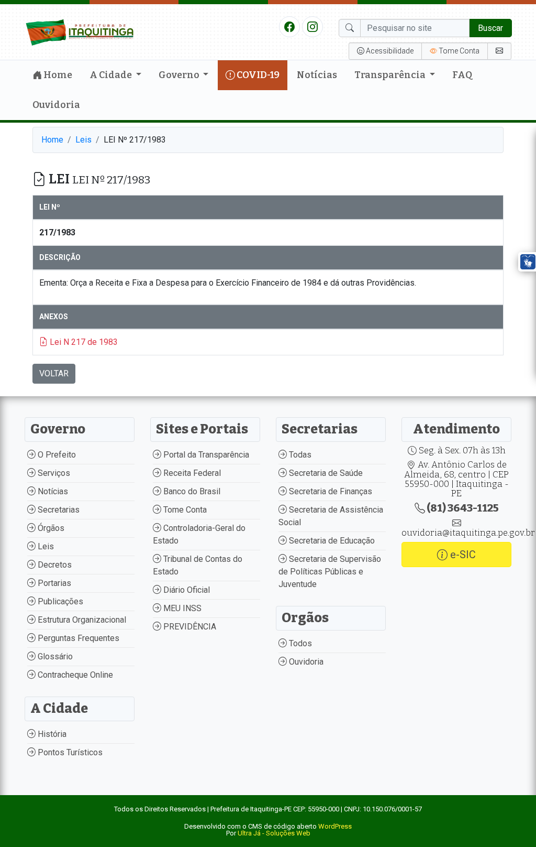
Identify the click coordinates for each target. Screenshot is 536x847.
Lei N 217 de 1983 (83, 342)
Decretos (54, 565)
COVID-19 (257, 75)
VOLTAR (54, 373)
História (51, 734)
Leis (83, 140)
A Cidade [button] (111, 75)
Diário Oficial (185, 590)
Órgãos (50, 528)
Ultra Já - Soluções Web (274, 833)
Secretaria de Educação (331, 541)
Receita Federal (191, 473)
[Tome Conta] (499, 51)
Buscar (490, 28)
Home (57, 75)
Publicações (59, 601)
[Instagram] (312, 26)
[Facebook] (289, 26)
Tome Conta (184, 510)
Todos (299, 643)
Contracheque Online (74, 675)
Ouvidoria (56, 105)
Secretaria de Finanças (329, 491)
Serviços (53, 473)
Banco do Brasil (190, 491)
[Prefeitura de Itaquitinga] (80, 31)
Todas (299, 455)
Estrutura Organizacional (81, 620)
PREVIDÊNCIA (188, 627)
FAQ (462, 75)
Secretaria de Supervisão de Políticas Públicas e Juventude (329, 571)
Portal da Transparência (205, 455)
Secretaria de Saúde (325, 473)
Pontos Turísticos (69, 752)
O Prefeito (56, 455)
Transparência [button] (390, 75)
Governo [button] (180, 75)
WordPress (335, 826)
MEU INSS (181, 608)
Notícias (317, 75)
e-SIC (462, 554)
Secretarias (58, 510)
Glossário (54, 656)
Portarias (53, 583)
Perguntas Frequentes (77, 638)
